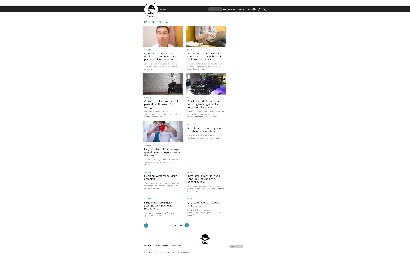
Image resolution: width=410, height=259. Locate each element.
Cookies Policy (176, 245)
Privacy (165, 245)
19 (181, 225)
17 (169, 225)
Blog (248, 9)
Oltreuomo (147, 245)
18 (175, 225)
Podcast (241, 9)
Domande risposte (229, 9)
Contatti (157, 245)
